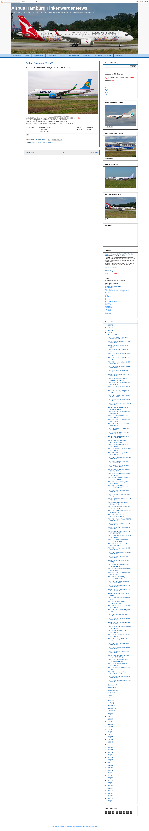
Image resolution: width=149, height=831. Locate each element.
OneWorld (108, 297)
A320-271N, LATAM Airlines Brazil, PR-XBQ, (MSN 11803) (118, 660)
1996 (108, 780)
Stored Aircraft (109, 307)
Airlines (27, 56)
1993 (108, 788)
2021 (108, 716)
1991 (108, 793)
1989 (108, 798)
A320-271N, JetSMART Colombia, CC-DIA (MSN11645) (118, 540)
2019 (108, 721)
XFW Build (108, 314)
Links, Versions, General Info (102, 56)
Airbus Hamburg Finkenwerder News (49, 8)
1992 (108, 790)
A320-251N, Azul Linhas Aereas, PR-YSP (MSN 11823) (119, 590)
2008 (108, 749)
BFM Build (108, 292)
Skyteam (107, 303)
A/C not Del (86, 56)
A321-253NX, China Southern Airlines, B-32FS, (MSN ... (119, 569)
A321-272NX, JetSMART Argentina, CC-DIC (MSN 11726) (118, 466)
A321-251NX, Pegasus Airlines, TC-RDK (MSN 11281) (118, 408)
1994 (108, 785)
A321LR (107, 284)
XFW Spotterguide (110, 271)
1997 (108, 778)
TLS (42, 142)
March (110, 705)
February (111, 708)
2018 (108, 724)
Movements (17, 56)
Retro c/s (107, 300)
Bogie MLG (108, 289)
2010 (108, 744)
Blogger (95, 826)
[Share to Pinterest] (61, 140)
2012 (108, 739)
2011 (108, 742)
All (105, 87)
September (111, 690)
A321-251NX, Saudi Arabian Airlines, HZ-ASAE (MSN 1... (119, 395)
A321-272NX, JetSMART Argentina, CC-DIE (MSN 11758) (118, 577)
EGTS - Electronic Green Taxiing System (117, 291)
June (110, 698)
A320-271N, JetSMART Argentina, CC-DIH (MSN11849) (119, 511)
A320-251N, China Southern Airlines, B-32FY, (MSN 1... (119, 420)
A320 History (52, 56)
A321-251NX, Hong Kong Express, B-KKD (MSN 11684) (119, 478)
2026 (108, 325)
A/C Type (62, 56)
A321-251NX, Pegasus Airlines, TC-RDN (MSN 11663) (118, 433)
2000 (108, 770)
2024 (108, 330)
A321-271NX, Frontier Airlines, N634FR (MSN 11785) (117, 441)
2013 (108, 737)
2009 (108, 747)
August (110, 693)
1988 (108, 801)
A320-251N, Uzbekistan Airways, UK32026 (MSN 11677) (118, 515)
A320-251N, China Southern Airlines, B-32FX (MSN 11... (119, 383)
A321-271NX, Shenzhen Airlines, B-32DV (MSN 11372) (118, 437)
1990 (108, 796)
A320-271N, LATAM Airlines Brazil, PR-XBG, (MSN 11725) (118, 338)
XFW (106, 89)
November (111, 685)
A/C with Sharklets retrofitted (113, 286)
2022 (108, 714)
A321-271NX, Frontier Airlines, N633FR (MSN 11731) (117, 672)
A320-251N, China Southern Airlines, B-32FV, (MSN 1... (119, 623)
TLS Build (108, 309)
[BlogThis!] (55, 140)
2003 (108, 762)
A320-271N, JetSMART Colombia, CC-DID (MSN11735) (118, 486)
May (109, 700)
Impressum (119, 56)
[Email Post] (49, 139)
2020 (108, 719)
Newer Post (30, 152)
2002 (108, 765)
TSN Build (108, 311)
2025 (108, 327)
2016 (108, 729)
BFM (106, 92)
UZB (45, 142)
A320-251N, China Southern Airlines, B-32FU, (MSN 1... (119, 412)
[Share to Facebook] (59, 140)
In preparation (109, 294)
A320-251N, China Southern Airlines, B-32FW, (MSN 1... (119, 573)
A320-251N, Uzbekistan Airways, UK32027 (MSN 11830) (118, 379)
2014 (108, 734)
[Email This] (53, 140)
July (109, 695)
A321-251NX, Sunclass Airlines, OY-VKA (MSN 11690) (118, 565)
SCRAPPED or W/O (110, 301)
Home (62, 152)
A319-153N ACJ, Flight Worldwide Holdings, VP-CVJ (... (118, 503)
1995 (108, 783)
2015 (108, 732)
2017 (108, 726)
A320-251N (33, 142)
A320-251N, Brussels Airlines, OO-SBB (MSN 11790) (118, 461)
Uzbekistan (51, 142)
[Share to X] (57, 140)
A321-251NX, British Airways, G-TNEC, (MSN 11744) (117, 602)
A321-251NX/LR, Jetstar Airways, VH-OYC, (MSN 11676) (119, 581)
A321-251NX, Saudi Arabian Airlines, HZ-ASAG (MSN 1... (119, 470)
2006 (108, 755)
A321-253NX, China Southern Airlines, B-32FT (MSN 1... (119, 544)
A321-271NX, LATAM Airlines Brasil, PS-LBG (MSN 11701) (118, 656)
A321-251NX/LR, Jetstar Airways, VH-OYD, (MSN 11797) (119, 532)
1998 (108, 775)
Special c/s (108, 304)
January (110, 710)
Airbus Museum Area (111, 268)
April (109, 703)
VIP (106, 312)
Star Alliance (108, 306)
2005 (108, 757)
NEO (39, 142)
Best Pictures (109, 288)
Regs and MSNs (39, 56)
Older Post (94, 152)
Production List (74, 56)
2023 (108, 332)
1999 (108, 773)
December (111, 335)
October (110, 687)
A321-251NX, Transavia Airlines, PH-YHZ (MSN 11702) (119, 507)
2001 (108, 767)
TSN (106, 94)
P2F (106, 298)
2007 (108, 752)
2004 (108, 760)
